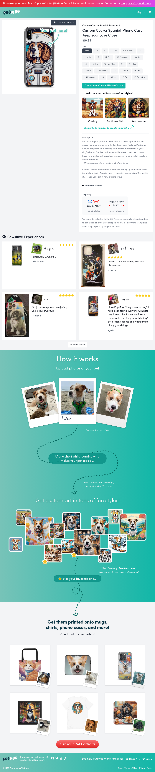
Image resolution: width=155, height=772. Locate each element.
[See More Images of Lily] (125, 713)
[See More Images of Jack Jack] (30, 665)
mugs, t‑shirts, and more (136, 3)
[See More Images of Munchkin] (77, 713)
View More (79, 344)
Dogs (132, 758)
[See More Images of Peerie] (30, 713)
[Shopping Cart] (150, 12)
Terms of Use (130, 768)
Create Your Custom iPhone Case (103, 85)
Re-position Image (64, 22)
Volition (25, 768)
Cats (147, 758)
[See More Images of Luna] (77, 665)
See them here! (127, 568)
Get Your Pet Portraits (77, 743)
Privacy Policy (146, 768)
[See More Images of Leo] (125, 665)
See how (87, 758)
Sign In (141, 12)
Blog (120, 768)
